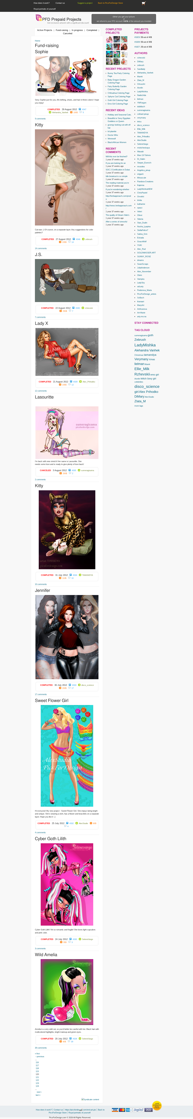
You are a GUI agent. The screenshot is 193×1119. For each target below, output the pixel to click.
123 (37, 1083)
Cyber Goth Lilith (50, 839)
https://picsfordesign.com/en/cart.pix (143, 3)
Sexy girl (151, 378)
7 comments (40, 317)
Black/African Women (117, 142)
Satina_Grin (142, 234)
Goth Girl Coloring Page (118, 100)
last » (38, 1095)
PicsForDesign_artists (146, 294)
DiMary (140, 61)
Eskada (140, 238)
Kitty (39, 125)
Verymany (141, 359)
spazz (139, 208)
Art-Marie (141, 313)
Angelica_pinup (143, 170)
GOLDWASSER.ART (146, 253)
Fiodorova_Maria (144, 290)
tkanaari (140, 301)
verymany (141, 118)
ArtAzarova (142, 309)
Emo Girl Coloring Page (118, 104)
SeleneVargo (142, 144)
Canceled (67, 33)
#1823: (143, 37)
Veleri (139, 211)
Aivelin (140, 88)
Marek (140, 76)
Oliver (139, 215)
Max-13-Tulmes (144, 155)
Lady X (41, 323)
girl (136, 391)
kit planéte (112, 131)
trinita (139, 200)
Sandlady (141, 69)
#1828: (143, 42)
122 (37, 1080)
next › (39, 1092)
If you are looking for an (116, 163)
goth (150, 335)
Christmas (138, 355)
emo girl (154, 374)
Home (37, 41)
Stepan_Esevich (144, 163)
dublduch (141, 106)
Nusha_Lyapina (143, 226)
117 (37, 1065)
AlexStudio (141, 140)
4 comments (40, 832)
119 (37, 1071)
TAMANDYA (142, 133)
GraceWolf (141, 241)
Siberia (140, 219)
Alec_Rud (141, 249)
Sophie (41, 52)
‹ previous (40, 1056)
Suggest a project (84, 3)
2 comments (40, 479)
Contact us (60, 3)
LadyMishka (142, 91)
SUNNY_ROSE (144, 256)
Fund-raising (62, 30)
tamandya (150, 354)
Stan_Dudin (142, 223)
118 (37, 1068)
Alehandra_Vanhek (145, 73)
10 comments (41, 584)
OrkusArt (141, 84)
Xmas (152, 359)
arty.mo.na (141, 316)
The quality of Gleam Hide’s (117, 215)
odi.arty (140, 286)
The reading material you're (117, 183)
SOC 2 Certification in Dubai (118, 170)
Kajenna (140, 185)
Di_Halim (141, 159)
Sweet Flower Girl (51, 701)
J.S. (38, 255)
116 (37, 1062)
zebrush (140, 65)
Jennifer (42, 590)
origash (140, 174)
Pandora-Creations (145, 181)
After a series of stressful (116, 221)
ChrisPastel (142, 193)
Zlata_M (140, 80)
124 (37, 1086)
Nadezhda (141, 95)
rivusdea (141, 166)
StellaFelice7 (142, 230)
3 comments (40, 948)
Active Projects (44, 30)
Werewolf (112, 138)
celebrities (138, 382)
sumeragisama (143, 110)
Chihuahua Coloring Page (118, 93)
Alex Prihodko (148, 391)
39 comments (41, 1048)
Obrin (139, 275)
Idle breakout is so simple (116, 176)
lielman (140, 99)
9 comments (40, 118)
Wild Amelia (46, 955)
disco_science (143, 125)
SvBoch (140, 298)
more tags (138, 406)
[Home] (58, 18)
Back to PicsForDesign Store (110, 3)
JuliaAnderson (143, 268)
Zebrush (140, 339)
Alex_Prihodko (143, 136)
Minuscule (141, 178)
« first (37, 1053)
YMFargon (141, 103)
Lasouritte (44, 397)
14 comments (41, 248)
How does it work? (41, 3)
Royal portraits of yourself (45, 9)
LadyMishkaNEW (144, 189)
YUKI (139, 245)
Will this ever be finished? (116, 156)
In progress (77, 30)
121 (37, 1077)
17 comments (41, 694)
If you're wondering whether (117, 189)
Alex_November (144, 271)
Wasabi (140, 151)
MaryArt (140, 305)
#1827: (143, 47)
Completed (92, 30)
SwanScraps (142, 264)
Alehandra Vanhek (147, 350)
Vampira (140, 279)
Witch (144, 378)
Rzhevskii (142, 374)
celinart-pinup (143, 114)
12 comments (41, 391)
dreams (140, 260)
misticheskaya (143, 148)
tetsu (139, 121)
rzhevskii (141, 58)
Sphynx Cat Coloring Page (119, 96)
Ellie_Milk (141, 129)
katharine (141, 204)
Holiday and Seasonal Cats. (119, 115)
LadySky (141, 283)
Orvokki (140, 196)
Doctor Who (113, 135)
